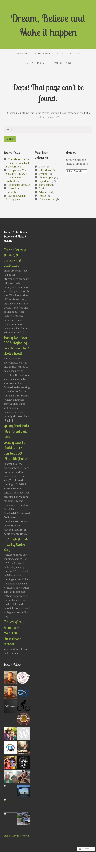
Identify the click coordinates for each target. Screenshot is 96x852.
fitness (42, 195)
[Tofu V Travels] (10, 805)
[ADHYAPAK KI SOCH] (10, 748)
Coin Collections (69, 53)
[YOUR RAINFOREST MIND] (10, 819)
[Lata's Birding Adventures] (23, 734)
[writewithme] (23, 748)
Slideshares (42, 53)
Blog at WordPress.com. (16, 835)
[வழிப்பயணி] (23, 763)
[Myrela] (23, 819)
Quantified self (34, 63)
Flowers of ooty (14, 621)
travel (42, 166)
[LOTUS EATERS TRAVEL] (10, 791)
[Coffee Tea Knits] (23, 719)
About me (21, 53)
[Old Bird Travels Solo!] (23, 777)
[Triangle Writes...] (23, 792)
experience (45, 181)
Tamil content (62, 63)
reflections (45, 170)
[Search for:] (48, 129)
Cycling (43, 173)
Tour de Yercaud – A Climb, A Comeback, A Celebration (18, 163)
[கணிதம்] (10, 693)
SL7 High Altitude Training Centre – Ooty (16, 544)
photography (46, 177)
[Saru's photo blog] (23, 706)
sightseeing (45, 184)
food (41, 188)
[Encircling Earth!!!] (10, 707)
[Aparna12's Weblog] (10, 777)
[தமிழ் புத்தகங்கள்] (10, 678)
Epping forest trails (19, 184)
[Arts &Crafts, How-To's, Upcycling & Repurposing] (23, 678)
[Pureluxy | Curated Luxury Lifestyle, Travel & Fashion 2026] (23, 693)
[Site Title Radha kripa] (10, 763)
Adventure (45, 192)
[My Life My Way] (10, 734)
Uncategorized (47, 199)
